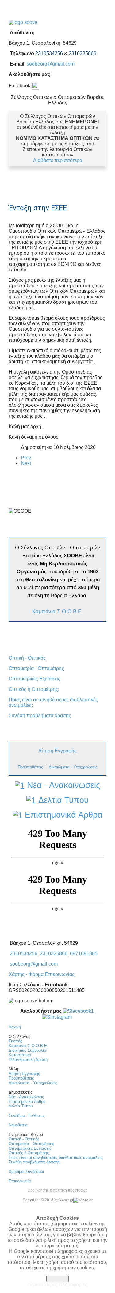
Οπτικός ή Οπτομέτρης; (34, 689)
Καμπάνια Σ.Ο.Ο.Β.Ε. (57, 611)
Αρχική (15, 1027)
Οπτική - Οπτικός (27, 658)
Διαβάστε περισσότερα (57, 160)
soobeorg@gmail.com (51, 63)
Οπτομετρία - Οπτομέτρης (36, 668)
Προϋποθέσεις (21, 1078)
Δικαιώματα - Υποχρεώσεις (73, 767)
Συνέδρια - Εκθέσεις (26, 1115)
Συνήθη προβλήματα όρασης (40, 715)
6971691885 (84, 953)
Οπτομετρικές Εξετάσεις (34, 678)
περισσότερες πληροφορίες (57, 1284)
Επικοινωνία (20, 1181)
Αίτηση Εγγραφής (57, 750)
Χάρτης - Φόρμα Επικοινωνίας (42, 974)
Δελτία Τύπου (62, 800)
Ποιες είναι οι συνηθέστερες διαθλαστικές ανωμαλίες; (56, 1157)
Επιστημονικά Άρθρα (62, 815)
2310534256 (23, 953)
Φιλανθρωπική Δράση (28, 1059)
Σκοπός (15, 1041)
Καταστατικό (20, 1055)
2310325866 (53, 953)
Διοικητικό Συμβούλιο (27, 1050)
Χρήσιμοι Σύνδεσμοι (26, 1171)
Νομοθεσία (18, 1125)
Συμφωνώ (57, 1278)
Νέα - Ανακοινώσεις (62, 785)
